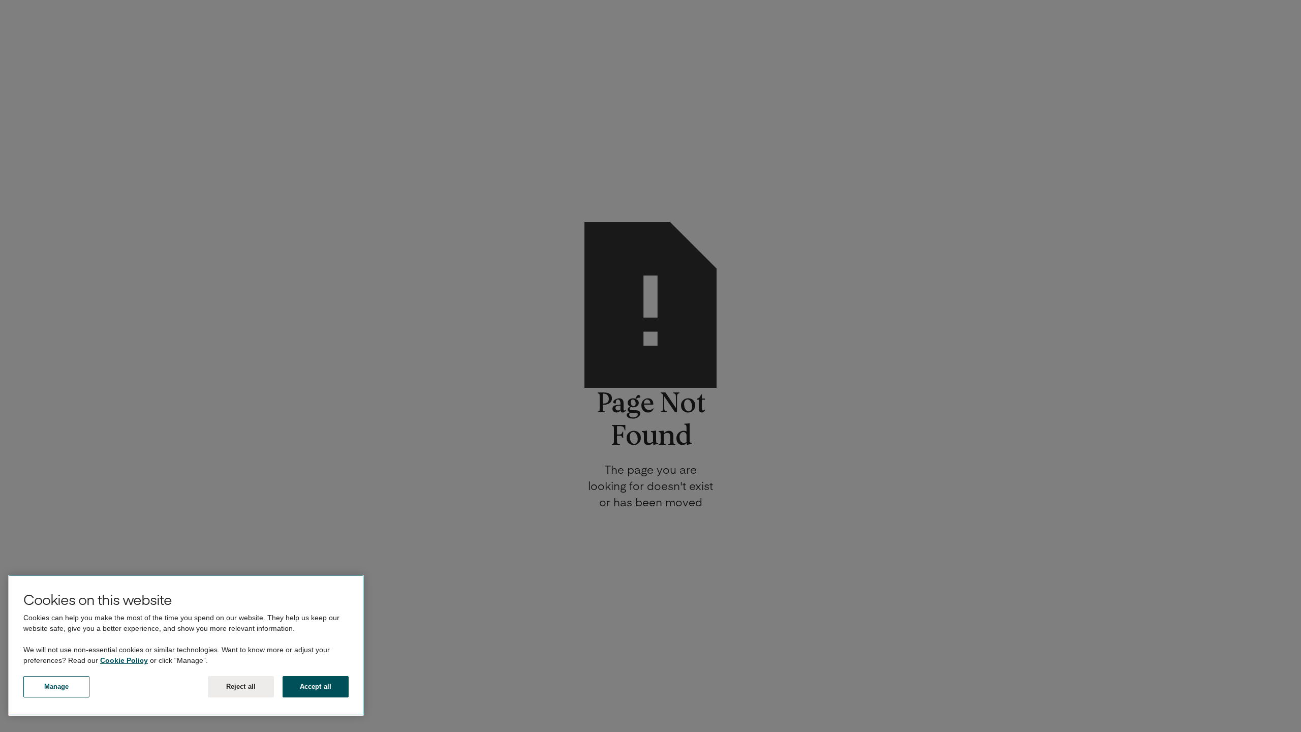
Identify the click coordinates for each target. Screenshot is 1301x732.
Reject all (241, 686)
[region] (186, 645)
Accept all (315, 686)
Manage (56, 686)
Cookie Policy (124, 660)
